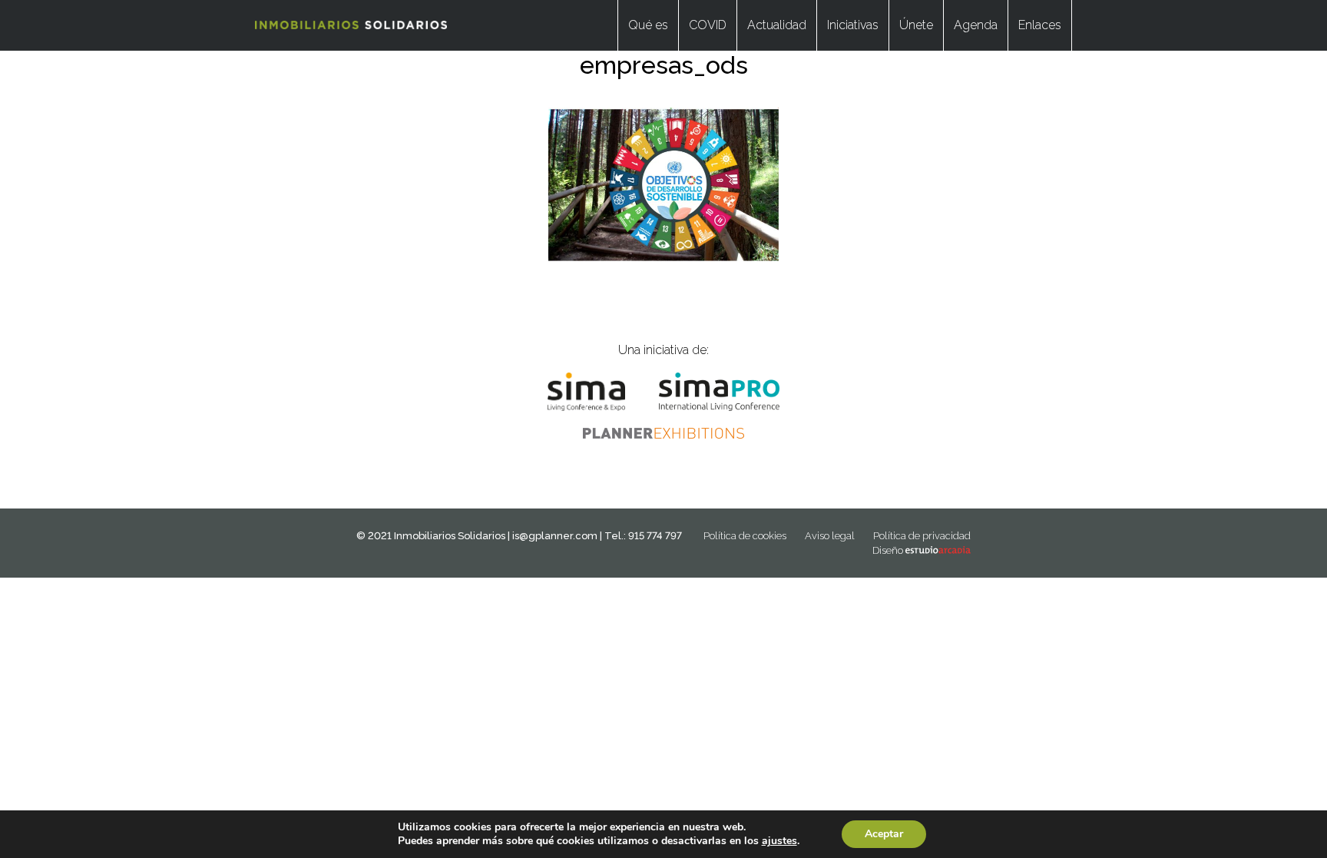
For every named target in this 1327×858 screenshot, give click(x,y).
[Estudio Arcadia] (938, 550)
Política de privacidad (922, 536)
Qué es (648, 25)
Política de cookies (744, 536)
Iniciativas (853, 25)
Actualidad (776, 25)
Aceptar (884, 834)
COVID (707, 25)
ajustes (779, 841)
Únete (916, 25)
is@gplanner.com (554, 536)
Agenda (976, 25)
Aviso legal (830, 536)
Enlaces (1039, 25)
